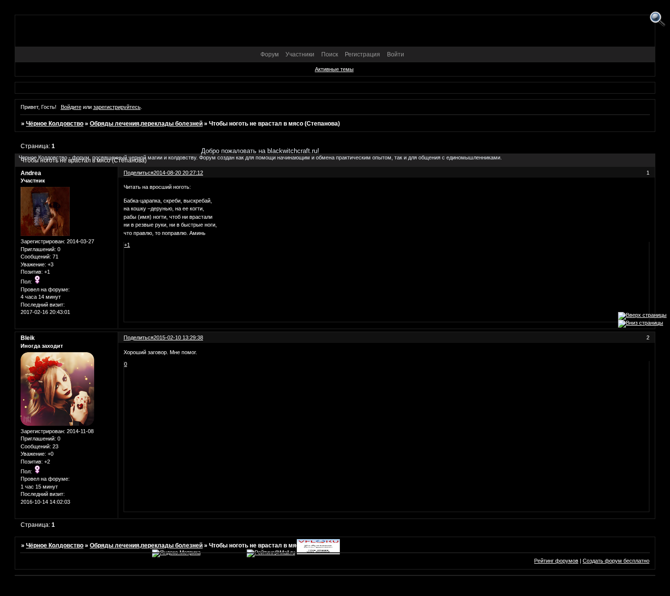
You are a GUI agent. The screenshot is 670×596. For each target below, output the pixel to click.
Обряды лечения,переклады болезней (146, 123)
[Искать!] (657, 19)
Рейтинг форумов (556, 561)
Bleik (28, 338)
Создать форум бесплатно (616, 561)
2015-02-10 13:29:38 (178, 337)
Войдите (71, 107)
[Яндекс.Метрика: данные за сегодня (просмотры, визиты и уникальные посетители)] (176, 553)
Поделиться (139, 337)
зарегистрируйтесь (117, 107)
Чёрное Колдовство (54, 123)
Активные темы (334, 69)
